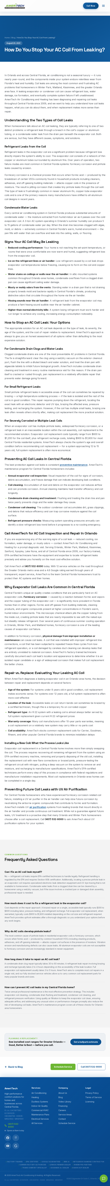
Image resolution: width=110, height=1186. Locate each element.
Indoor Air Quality (40, 1106)
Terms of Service (93, 1097)
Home (7, 38)
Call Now (91, 5)
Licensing (89, 1101)
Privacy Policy (92, 1093)
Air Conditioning (39, 1093)
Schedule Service (63, 1067)
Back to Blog (15, 1066)
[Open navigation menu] (103, 6)
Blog (13, 38)
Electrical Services (40, 1119)
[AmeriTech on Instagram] (16, 1138)
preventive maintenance (74, 464)
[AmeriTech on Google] (16, 1146)
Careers (62, 1110)
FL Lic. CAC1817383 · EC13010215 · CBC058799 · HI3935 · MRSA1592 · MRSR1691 (14, 1114)
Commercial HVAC (40, 1110)
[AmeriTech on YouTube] (8, 1146)
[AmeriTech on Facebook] (8, 1138)
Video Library (64, 1101)
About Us (62, 1093)
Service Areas (65, 1114)
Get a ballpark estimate (86, 1042)
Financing (62, 1106)
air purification (37, 807)
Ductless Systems (40, 1101)
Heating (35, 1097)
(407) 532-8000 (13, 1125)
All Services (37, 1123)
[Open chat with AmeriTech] (104, 1178)
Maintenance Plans (40, 1114)
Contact (62, 1119)
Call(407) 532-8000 (91, 1067)
